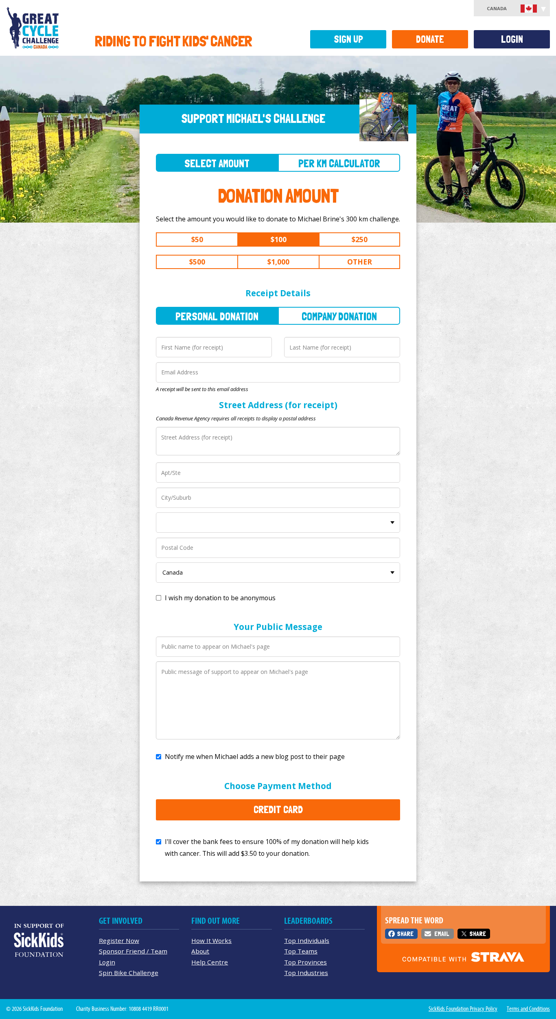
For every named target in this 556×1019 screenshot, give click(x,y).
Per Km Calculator (339, 163)
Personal (216, 316)
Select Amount (217, 163)
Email (441, 934)
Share (405, 934)
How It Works (211, 940)
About (200, 951)
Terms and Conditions (528, 1008)
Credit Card (278, 809)
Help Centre (209, 962)
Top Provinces (305, 962)
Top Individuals (306, 940)
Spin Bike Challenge (128, 973)
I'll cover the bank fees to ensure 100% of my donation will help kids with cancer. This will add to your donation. (267, 847)
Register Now (119, 940)
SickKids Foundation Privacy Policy (463, 1008)
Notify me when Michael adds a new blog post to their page (255, 756)
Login (512, 39)
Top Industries (306, 973)
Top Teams (300, 951)
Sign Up (348, 39)
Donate (430, 39)
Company (339, 316)
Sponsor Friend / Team (133, 951)
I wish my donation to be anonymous (220, 597)
